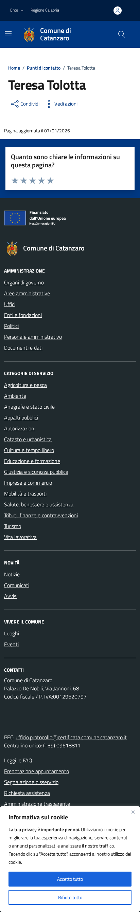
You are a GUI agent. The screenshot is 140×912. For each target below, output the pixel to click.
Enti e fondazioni (23, 315)
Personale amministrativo (33, 337)
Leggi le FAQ (18, 760)
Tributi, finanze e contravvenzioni (41, 515)
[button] (17, 10)
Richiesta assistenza (27, 793)
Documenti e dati (23, 347)
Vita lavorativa (20, 537)
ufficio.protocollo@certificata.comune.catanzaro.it (71, 737)
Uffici (9, 304)
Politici (11, 326)
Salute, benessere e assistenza (38, 504)
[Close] (133, 812)
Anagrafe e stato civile (29, 407)
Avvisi (10, 596)
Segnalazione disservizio (31, 782)
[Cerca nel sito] (121, 34)
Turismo (12, 526)
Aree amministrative (27, 293)
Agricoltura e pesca (25, 385)
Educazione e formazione (32, 461)
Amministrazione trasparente (37, 804)
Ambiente (15, 396)
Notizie (12, 574)
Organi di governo (24, 282)
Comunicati (16, 585)
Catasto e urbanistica (28, 439)
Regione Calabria (45, 10)
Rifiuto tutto (70, 897)
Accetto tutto (70, 878)
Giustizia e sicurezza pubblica (36, 472)
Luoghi (11, 633)
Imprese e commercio (28, 483)
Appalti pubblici (21, 417)
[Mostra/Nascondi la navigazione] (8, 34)
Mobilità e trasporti (25, 493)
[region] (70, 859)
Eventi (11, 644)
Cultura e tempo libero (29, 450)
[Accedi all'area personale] (117, 10)
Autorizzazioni (19, 428)
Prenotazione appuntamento (36, 771)
